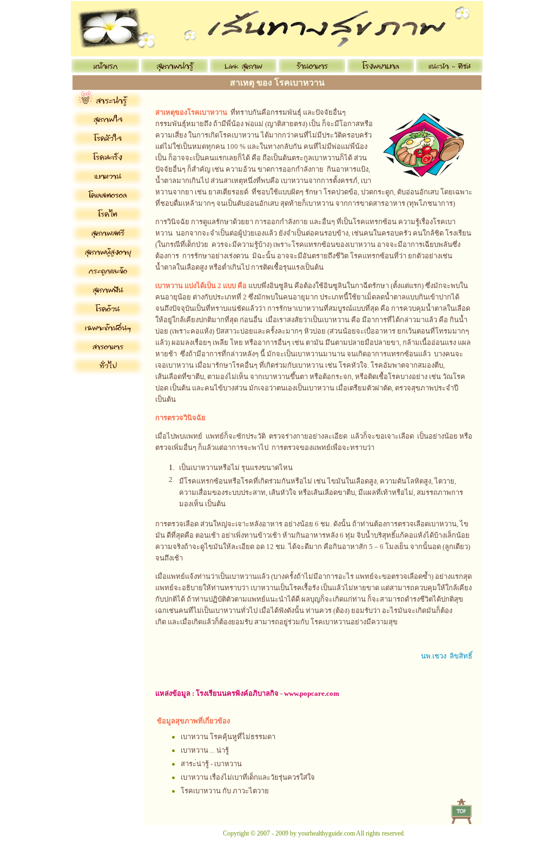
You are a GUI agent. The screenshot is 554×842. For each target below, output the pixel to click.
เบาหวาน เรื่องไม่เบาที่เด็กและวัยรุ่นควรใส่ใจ (248, 777)
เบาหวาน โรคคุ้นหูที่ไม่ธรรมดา (228, 737)
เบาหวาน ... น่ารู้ (205, 750)
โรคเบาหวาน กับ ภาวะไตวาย (225, 791)
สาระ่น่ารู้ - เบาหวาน (211, 764)
